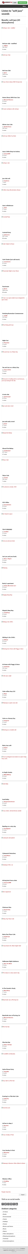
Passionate (5, 286)
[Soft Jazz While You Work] (14, 142)
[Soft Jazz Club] (14, 61)
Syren (5, 72)
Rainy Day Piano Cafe (8, 934)
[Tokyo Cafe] (14, 466)
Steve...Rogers (8, 558)
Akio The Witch (8, 963)
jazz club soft (6, 178)
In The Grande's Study (8, 988)
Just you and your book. (9, 556)
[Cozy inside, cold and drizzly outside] (14, 817)
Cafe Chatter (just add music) (11, 259)
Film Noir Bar (6, 1042)
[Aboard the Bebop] (14, 439)
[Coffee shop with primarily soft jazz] (14, 196)
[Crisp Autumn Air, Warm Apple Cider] (14, 952)
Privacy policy (6, 1248)
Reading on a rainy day (9, 826)
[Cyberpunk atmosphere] (14, 844)
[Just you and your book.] (14, 547)
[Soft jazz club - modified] (14, 34)
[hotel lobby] (14, 790)
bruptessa (6, 180)
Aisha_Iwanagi (8, 1044)
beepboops (7, 936)
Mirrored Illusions (8, 99)
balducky (6, 1098)
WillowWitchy (7, 774)
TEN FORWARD (7, 529)
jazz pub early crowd (8, 421)
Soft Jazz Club (6, 70)
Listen (5, 40)
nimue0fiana (7, 855)
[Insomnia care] (14, 1114)
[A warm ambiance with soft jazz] (14, 115)
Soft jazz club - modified (9, 43)
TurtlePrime (7, 612)
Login (14, 2)
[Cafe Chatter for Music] (14, 250)
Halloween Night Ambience (10, 961)
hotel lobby (5, 799)
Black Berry (7, 990)
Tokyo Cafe (5, 475)
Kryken (6, 747)
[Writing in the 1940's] (14, 628)
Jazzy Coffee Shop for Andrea (11, 151)
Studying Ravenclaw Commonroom (12, 313)
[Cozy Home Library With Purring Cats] (14, 88)
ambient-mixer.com (9, 2)
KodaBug (6, 1181)
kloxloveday (7, 909)
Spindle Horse (7, 126)
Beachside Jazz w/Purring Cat (11, 1015)
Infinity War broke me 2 (10, 585)
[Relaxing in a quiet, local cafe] (14, 709)
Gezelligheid (7, 828)
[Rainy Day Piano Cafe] (14, 925)
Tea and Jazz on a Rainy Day (10, 367)
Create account (22, 2)
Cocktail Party (6, 232)
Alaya (5, 693)
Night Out (5, 340)
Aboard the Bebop (7, 448)
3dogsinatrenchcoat (9, 801)
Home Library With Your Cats (11, 97)
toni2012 (6, 531)
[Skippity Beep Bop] (14, 601)
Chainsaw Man (6, 907)
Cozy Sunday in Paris (8, 1150)
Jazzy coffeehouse (7, 205)
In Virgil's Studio (7, 772)
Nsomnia (6, 1125)
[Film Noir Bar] (14, 1033)
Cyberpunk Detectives (9, 853)
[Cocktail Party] (14, 223)
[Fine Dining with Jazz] (14, 331)
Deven (5, 288)
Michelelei (6, 1152)
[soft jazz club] (14, 169)
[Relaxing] (14, 574)
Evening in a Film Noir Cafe (10, 1096)
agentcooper (7, 396)
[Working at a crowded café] (14, 736)
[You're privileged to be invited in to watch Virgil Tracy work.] (14, 763)
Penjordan (6, 342)
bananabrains (7, 504)
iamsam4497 (7, 153)
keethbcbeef (7, 450)
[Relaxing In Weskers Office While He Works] (14, 1170)
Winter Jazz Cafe (7, 124)
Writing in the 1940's (8, 637)
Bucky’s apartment (8, 583)
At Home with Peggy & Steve (11, 664)
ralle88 (5, 315)
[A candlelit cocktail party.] (14, 1060)
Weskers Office (7, 1179)
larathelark (6, 666)
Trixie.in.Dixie (7, 369)
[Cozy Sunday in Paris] (14, 1141)
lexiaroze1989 (7, 882)
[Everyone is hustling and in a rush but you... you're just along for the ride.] (14, 385)
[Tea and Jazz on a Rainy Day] (14, 358)
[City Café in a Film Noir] (14, 1087)
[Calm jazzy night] (14, 682)
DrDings (6, 639)
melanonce (7, 234)
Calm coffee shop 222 (8, 691)
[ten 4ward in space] (14, 520)
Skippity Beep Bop (7, 610)
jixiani (5, 423)
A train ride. (5, 394)
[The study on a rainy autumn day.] (14, 979)
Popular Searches (6, 1192)
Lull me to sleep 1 (7, 1123)
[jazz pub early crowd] (14, 412)
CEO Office (5, 502)
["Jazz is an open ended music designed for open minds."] (14, 304)
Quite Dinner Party (8, 1069)
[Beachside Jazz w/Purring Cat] (14, 1006)
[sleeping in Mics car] (14, 871)
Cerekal (6, 477)
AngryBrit (6, 1071)
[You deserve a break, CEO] (14, 493)
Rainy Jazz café (6, 745)
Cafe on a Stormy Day (8, 718)
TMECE (6, 45)
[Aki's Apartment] (14, 898)
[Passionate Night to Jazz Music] (14, 277)
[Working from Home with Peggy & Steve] (14, 655)
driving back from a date (9, 880)
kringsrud (6, 720)
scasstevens (7, 261)
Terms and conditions (15, 1248)
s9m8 (5, 207)
